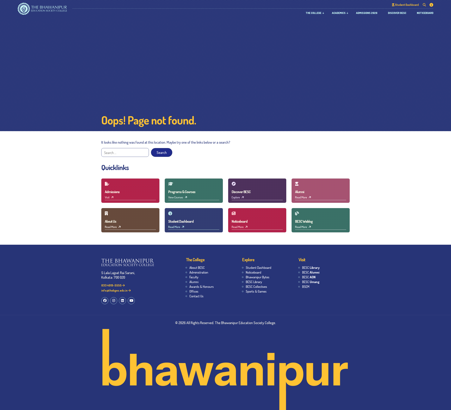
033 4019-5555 (111, 285)
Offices (193, 291)
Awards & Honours (201, 286)
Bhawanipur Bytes (257, 277)
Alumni (193, 282)
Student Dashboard (258, 267)
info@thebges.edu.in (114, 290)
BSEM (305, 286)
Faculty (193, 277)
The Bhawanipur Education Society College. (245, 322)
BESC (311, 267)
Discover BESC (397, 13)
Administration (198, 272)
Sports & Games (256, 291)
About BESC (197, 267)
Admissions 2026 (366, 13)
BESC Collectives (256, 286)
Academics (338, 13)
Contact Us (196, 296)
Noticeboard (425, 13)
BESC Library (254, 282)
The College (313, 13)
